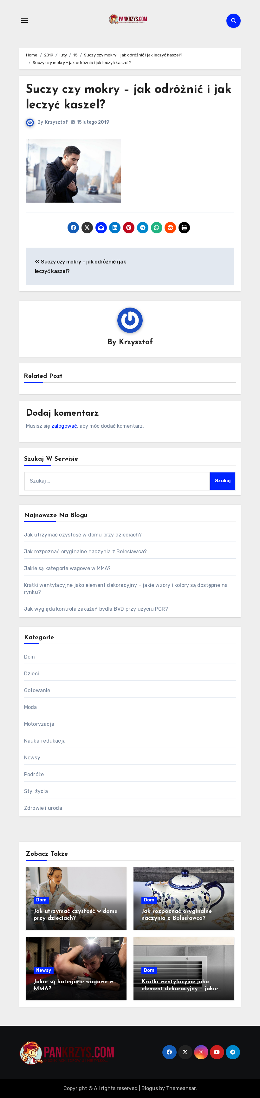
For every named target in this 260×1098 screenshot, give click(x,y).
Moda (30, 707)
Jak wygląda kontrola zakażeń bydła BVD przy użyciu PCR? (96, 609)
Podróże (34, 774)
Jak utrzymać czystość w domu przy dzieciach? (83, 535)
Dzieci (31, 674)
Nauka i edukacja (45, 741)
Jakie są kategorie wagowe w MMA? (67, 568)
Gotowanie (37, 690)
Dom (29, 657)
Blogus (149, 1088)
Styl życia (36, 791)
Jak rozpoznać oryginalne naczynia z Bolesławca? (85, 552)
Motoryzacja (39, 724)
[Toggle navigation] (24, 20)
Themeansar (181, 1088)
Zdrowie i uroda (43, 808)
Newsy (32, 758)
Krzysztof (56, 122)
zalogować (64, 426)
